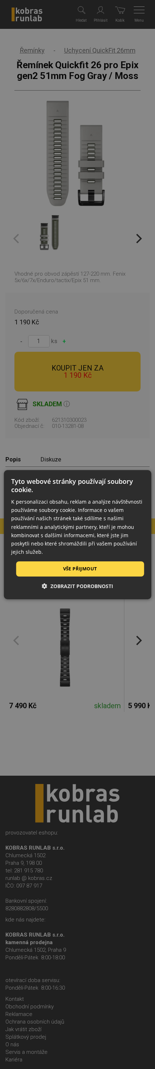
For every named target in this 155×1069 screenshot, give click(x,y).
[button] (77, 586)
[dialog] (77, 534)
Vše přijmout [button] (80, 568)
